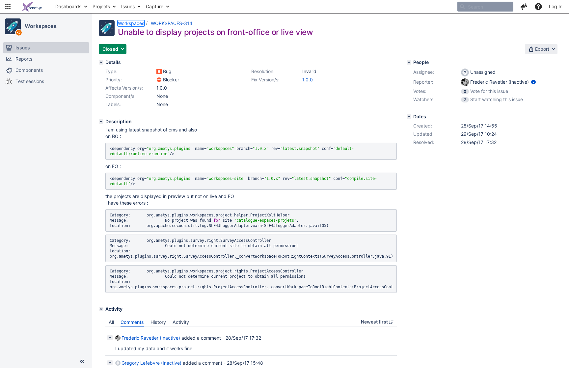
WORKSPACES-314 (171, 23)
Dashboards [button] (68, 6)
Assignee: (423, 72)
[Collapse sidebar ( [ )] (82, 361)
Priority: (113, 79)
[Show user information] (533, 82)
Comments (132, 322)
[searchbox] (485, 7)
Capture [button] (154, 6)
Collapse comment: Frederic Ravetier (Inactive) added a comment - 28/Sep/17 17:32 (110, 337)
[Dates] (409, 116)
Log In (555, 6)
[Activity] (101, 309)
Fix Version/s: (265, 79)
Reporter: (423, 82)
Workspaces (41, 26)
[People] (409, 62)
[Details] (101, 62)
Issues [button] (128, 6)
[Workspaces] (13, 26)
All (111, 322)
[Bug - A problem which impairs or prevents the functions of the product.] (159, 71)
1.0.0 (307, 79)
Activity (181, 322)
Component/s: (120, 96)
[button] (8, 6)
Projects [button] (101, 6)
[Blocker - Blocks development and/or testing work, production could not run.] (159, 79)
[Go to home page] (32, 6)
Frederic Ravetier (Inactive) (151, 338)
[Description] (101, 121)
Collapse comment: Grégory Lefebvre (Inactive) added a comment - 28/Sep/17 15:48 (110, 362)
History (158, 322)
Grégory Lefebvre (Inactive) (151, 363)
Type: (111, 71)
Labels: (113, 104)
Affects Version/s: (124, 88)
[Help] (538, 6)
